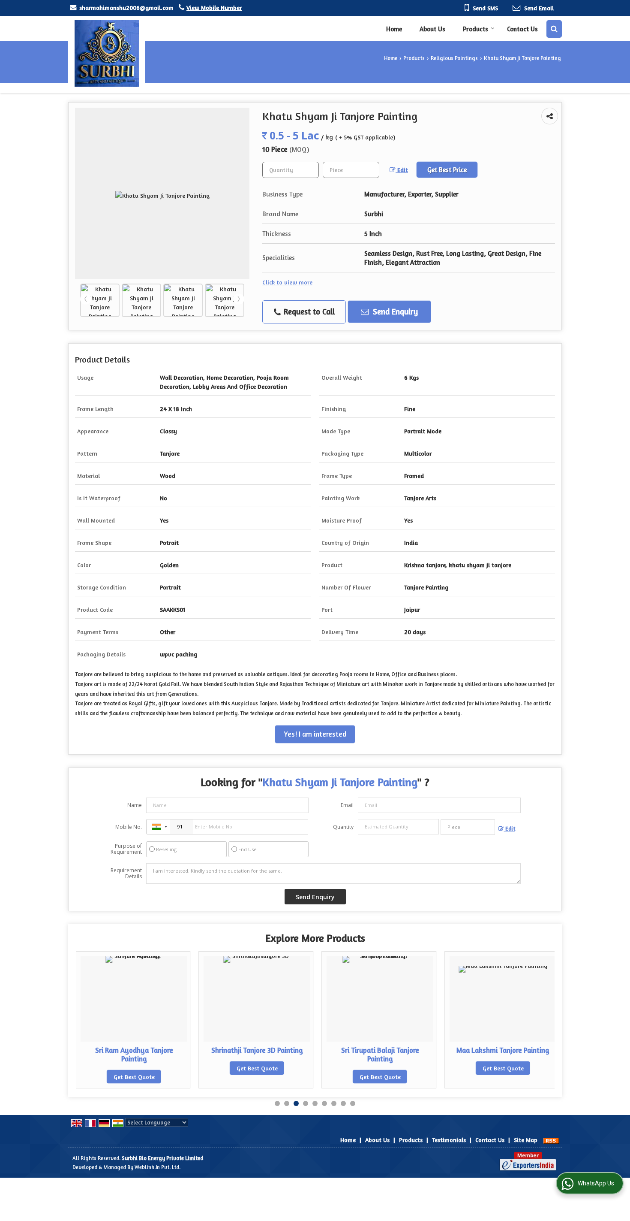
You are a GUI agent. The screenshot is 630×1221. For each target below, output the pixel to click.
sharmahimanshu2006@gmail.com (126, 7)
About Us (432, 29)
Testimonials (449, 1139)
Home (394, 29)
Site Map (525, 1139)
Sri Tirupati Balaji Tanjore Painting (357, 1054)
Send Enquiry (394, 311)
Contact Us (522, 29)
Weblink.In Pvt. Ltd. (157, 1167)
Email (347, 805)
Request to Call (308, 311)
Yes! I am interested (315, 734)
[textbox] (351, 170)
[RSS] (551, 1139)
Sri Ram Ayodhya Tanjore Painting (111, 1054)
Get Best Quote (111, 1076)
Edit (402, 169)
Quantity (343, 827)
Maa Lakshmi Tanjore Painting (480, 1050)
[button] (214, 7)
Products (475, 29)
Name (134, 805)
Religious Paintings (454, 58)
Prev (85, 299)
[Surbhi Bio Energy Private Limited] (107, 53)
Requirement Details (126, 873)
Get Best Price (447, 170)
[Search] (554, 29)
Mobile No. (128, 827)
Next (238, 299)
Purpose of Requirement (126, 849)
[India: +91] (158, 826)
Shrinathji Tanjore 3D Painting (234, 1050)
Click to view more (287, 282)
